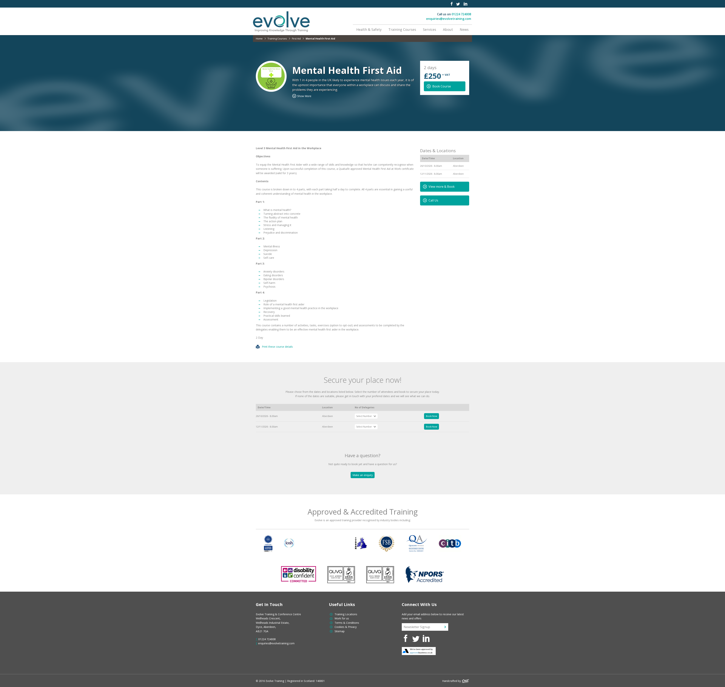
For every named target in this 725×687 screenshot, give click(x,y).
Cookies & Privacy (346, 627)
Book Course (441, 86)
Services (429, 29)
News (464, 29)
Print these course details (276, 346)
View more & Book (442, 186)
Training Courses (402, 29)
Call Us (433, 200)
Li (465, 4)
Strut (465, 681)
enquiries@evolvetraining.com (448, 19)
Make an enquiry (362, 475)
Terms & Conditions (347, 622)
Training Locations (346, 614)
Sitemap (340, 631)
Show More (304, 96)
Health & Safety (369, 29)
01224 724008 (461, 14)
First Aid (296, 38)
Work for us (342, 618)
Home (259, 38)
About (448, 29)
